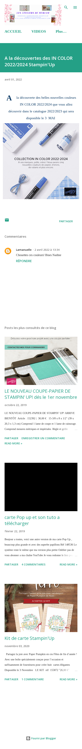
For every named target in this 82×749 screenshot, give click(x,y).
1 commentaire (33, 679)
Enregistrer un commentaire (43, 438)
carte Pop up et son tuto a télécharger (32, 520)
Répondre (24, 261)
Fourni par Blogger (43, 738)
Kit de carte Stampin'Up (29, 638)
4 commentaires (33, 564)
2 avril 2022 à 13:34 (47, 250)
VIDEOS (38, 31)
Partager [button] (66, 221)
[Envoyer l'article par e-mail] (7, 221)
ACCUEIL (13, 31)
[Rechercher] (66, 7)
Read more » (13, 443)
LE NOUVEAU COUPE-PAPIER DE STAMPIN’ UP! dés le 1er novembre (41, 394)
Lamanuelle (23, 250)
